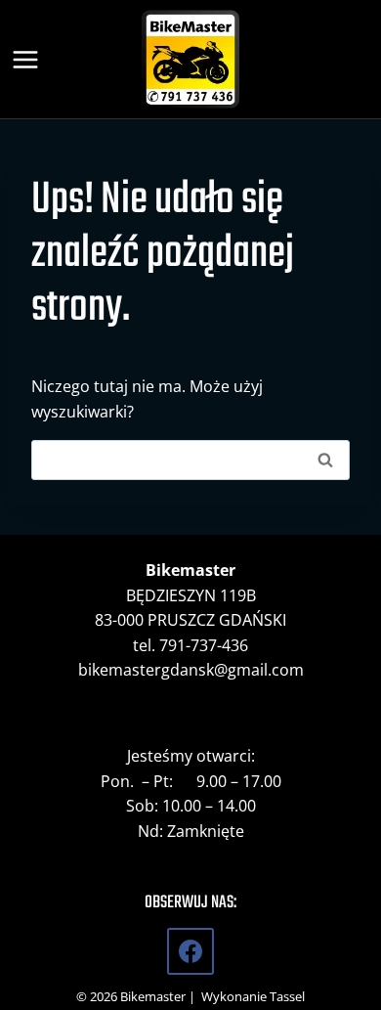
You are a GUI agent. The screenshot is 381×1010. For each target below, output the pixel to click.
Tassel (287, 996)
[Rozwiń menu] (29, 58)
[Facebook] (190, 951)
